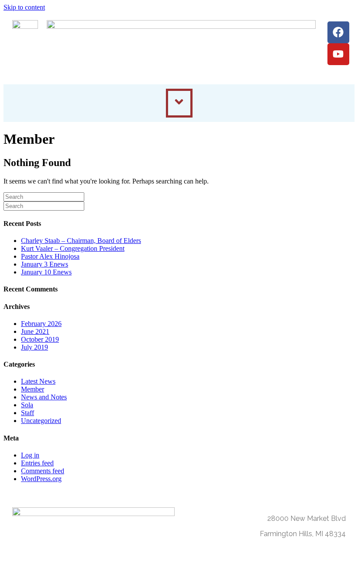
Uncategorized (41, 420)
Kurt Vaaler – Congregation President (72, 248)
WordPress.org (41, 478)
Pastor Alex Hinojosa (50, 256)
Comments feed (42, 471)
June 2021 (35, 331)
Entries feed (37, 463)
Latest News (38, 381)
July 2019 (34, 347)
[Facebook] (338, 32)
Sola (27, 405)
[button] (179, 103)
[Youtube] (338, 54)
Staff (27, 412)
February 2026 (41, 323)
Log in (30, 455)
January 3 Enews (44, 264)
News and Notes (44, 397)
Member (32, 389)
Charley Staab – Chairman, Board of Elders (81, 240)
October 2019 (40, 339)
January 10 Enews (46, 272)
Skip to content (24, 7)
